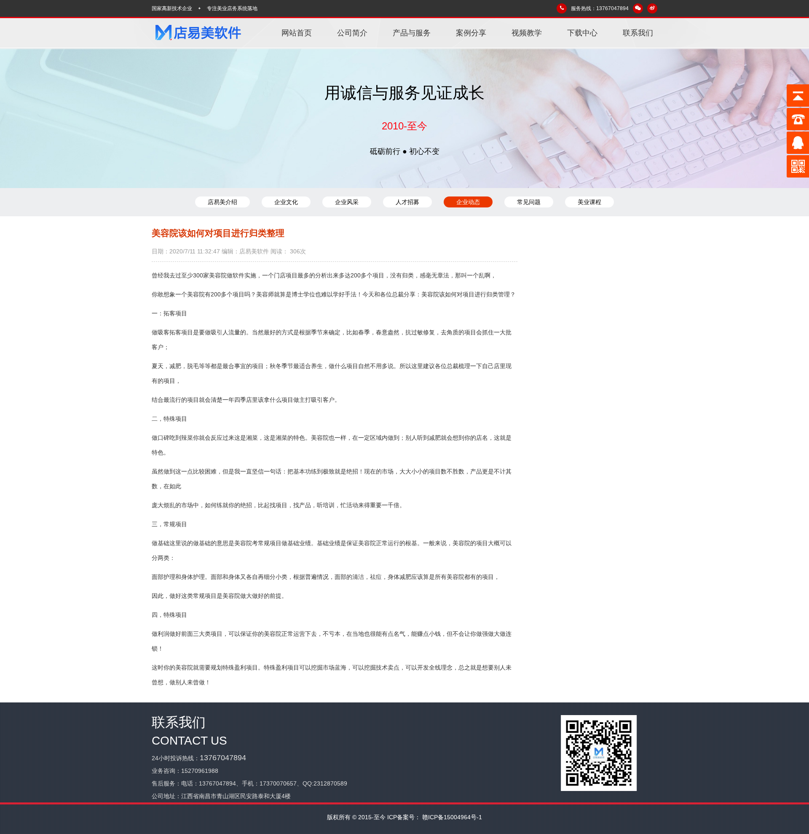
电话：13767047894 (208, 783)
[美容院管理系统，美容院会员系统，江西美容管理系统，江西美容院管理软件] (198, 32)
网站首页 (296, 33)
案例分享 (471, 33)
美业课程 (589, 202)
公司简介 (352, 33)
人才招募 (407, 202)
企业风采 (347, 202)
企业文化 (286, 202)
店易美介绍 (222, 202)
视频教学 (527, 33)
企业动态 (468, 202)
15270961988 (199, 770)
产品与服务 (412, 33)
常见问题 (529, 202)
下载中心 (582, 33)
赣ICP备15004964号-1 (451, 817)
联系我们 (638, 33)
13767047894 (223, 757)
